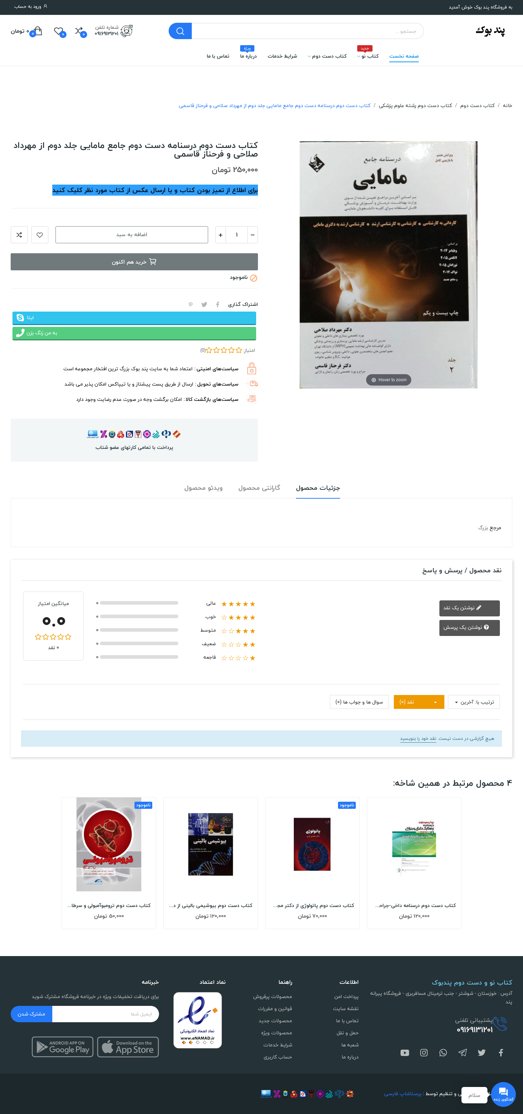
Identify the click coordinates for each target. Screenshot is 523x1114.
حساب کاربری (278, 1057)
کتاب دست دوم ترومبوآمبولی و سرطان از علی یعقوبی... (108, 905)
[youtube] (405, 1053)
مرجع (495, 527)
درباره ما (350, 1057)
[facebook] (501, 1053)
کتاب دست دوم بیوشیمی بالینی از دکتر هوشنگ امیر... (210, 905)
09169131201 (106, 33)
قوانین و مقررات (275, 1008)
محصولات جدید (275, 1020)
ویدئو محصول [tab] (203, 488)
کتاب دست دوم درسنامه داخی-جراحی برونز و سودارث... (414, 905)
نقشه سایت (346, 1008)
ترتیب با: (484, 702)
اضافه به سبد (131, 234)
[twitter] (481, 1053)
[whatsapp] (443, 1053)
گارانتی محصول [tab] (259, 488)
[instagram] (424, 1053)
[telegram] (462, 1053)
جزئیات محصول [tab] (318, 488)
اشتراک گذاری (217, 304)
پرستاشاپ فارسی (403, 1093)
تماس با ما (347, 1020)
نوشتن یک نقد (459, 607)
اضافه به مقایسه (19, 234)
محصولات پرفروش (272, 996)
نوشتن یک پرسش (463, 626)
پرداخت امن (346, 996)
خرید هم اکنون (129, 261)
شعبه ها (350, 1045)
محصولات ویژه (276, 1032)
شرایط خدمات (277, 1045)
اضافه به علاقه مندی (39, 234)
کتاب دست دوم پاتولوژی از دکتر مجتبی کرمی (312, 905)
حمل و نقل (348, 1032)
